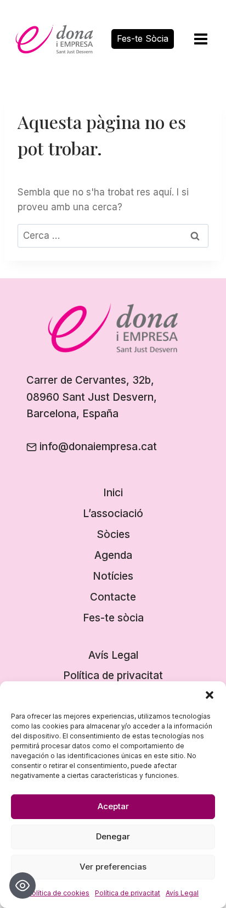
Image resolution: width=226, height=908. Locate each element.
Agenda (113, 555)
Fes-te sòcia (113, 618)
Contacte (113, 597)
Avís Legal (182, 893)
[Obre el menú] (200, 38)
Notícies (113, 576)
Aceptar (113, 806)
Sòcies (113, 534)
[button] (209, 695)
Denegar (113, 836)
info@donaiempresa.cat (98, 446)
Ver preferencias (113, 866)
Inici (113, 492)
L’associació (113, 513)
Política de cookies (58, 893)
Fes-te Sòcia (142, 38)
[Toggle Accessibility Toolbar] (22, 885)
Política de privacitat (127, 893)
